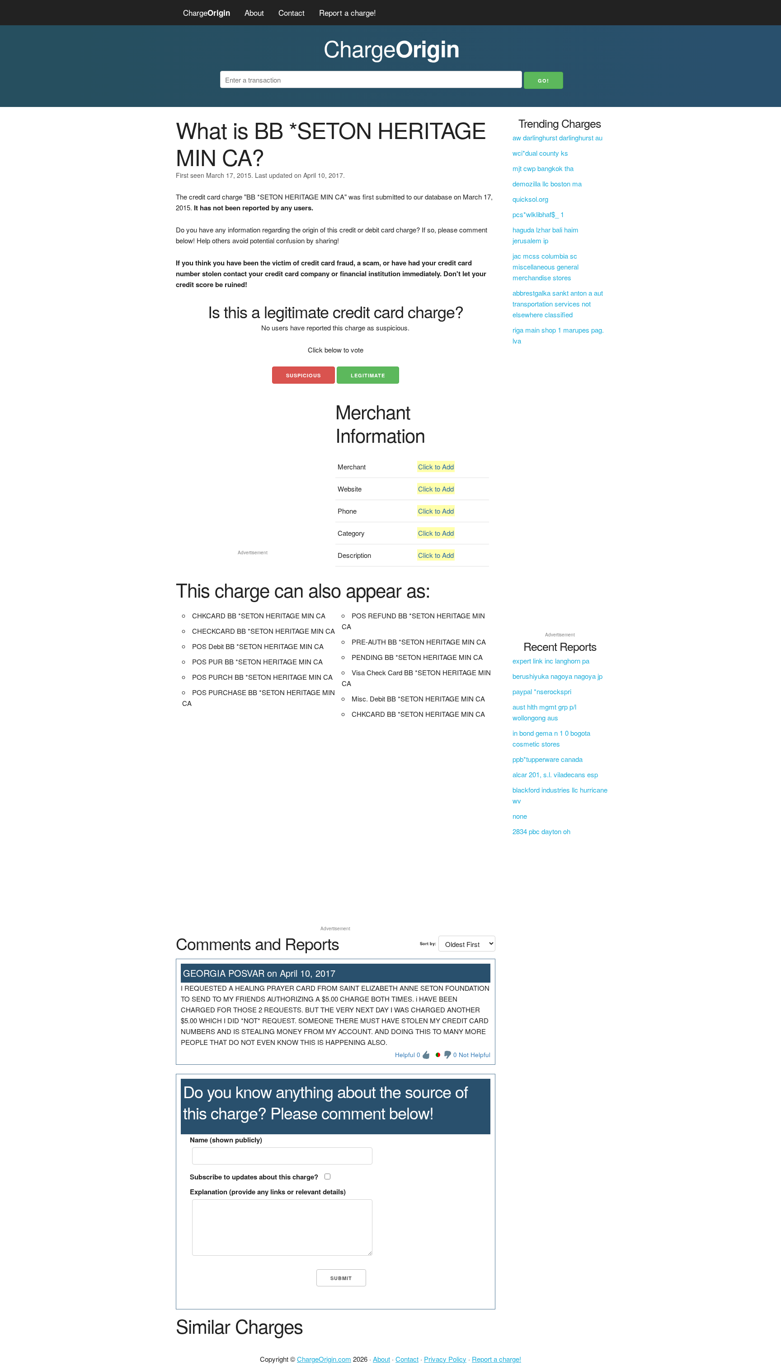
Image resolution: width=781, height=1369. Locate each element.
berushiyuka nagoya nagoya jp (557, 676)
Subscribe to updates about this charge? (254, 1177)
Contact (291, 12)
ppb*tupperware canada (548, 759)
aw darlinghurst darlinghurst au (557, 137)
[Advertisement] (252, 483)
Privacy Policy (445, 1359)
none (520, 816)
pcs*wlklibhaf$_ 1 (538, 214)
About (254, 12)
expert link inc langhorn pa (551, 660)
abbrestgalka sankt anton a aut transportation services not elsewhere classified (558, 303)
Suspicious (303, 375)
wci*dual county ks (540, 153)
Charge (206, 12)
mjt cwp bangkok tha (543, 168)
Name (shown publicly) (226, 1140)
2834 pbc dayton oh (541, 831)
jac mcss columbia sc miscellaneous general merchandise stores (546, 266)
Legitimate (368, 375)
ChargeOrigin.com (324, 1359)
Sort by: (428, 944)
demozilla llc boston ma (547, 183)
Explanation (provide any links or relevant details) (268, 1192)
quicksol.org (530, 199)
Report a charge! (347, 12)
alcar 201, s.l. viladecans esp (555, 774)
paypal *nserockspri (542, 691)
